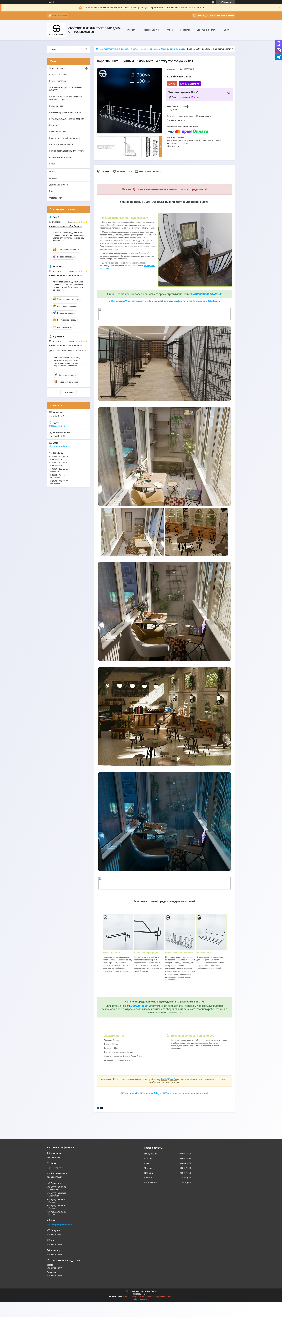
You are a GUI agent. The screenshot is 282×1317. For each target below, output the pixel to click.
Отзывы (53, 178)
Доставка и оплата (206, 30)
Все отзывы (68, 392)
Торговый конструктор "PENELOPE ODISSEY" (65, 89)
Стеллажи (54, 125)
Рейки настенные (57, 132)
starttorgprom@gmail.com (61, 446)
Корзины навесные (149, 49)
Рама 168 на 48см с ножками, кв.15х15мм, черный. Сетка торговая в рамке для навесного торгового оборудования (69, 362)
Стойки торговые (57, 81)
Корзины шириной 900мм (173, 49)
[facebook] (98, 1108)
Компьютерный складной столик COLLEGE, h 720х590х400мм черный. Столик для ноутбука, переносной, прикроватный (68, 236)
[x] (101, 1108)
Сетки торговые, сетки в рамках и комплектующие (65, 98)
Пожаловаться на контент (134, 1297)
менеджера (169, 1079)
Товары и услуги (150, 30)
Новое (52, 164)
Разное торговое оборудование (64, 138)
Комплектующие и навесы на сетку (121, 49)
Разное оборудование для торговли (66, 151)
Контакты (185, 30)
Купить (171, 84)
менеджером (139, 1005)
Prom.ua (154, 1291)
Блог (226, 30)
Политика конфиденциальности (159, 1297)
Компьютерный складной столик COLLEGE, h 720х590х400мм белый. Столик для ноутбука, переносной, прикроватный (68, 286)
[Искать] (86, 49)
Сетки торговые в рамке (61, 144)
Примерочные (56, 106)
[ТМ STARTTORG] (56, 30)
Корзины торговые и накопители (65, 112)
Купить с (184, 84)
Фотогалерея (55, 198)
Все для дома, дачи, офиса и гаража (66, 119)
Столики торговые (58, 74)
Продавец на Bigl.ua (141, 1294)
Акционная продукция (206, 294)
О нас (170, 30)
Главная (131, 30)
